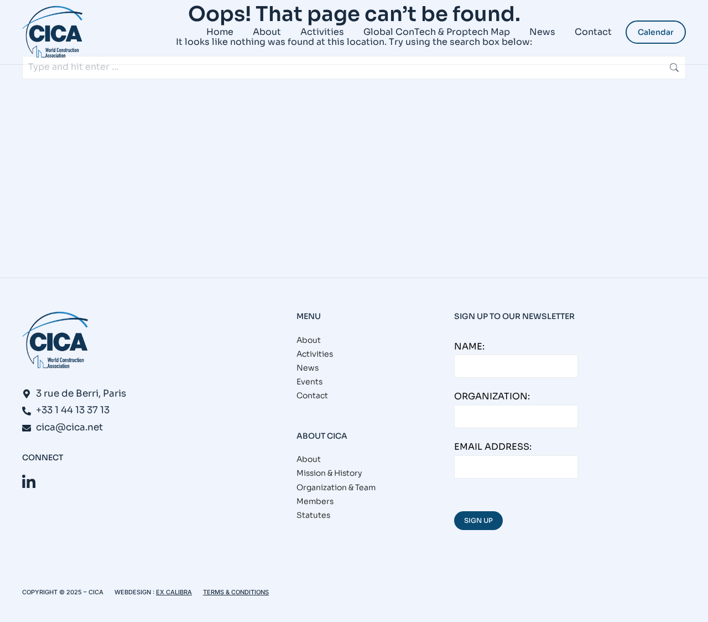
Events (309, 382)
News (307, 368)
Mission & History (329, 473)
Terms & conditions (236, 592)
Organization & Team (336, 487)
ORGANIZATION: (492, 396)
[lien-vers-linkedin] (28, 482)
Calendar (656, 32)
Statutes (313, 515)
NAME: (469, 346)
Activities (314, 354)
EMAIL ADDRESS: (493, 447)
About (308, 340)
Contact (312, 395)
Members (315, 501)
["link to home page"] (52, 32)
